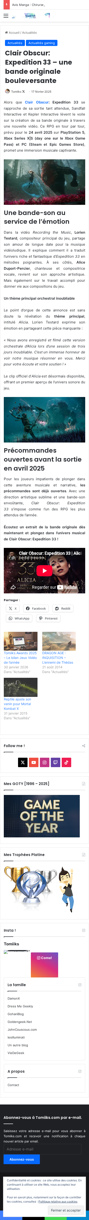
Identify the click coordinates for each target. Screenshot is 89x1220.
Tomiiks (16, 91)
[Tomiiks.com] (31, 15)
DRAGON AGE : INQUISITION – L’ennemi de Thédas (57, 657)
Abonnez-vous (21, 1159)
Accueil (13, 32)
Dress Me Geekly (20, 1006)
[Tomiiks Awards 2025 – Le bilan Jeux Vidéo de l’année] (20, 641)
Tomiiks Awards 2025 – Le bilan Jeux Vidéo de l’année (20, 657)
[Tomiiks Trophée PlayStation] (42, 912)
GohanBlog (16, 1014)
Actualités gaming (41, 43)
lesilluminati (16, 1037)
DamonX (14, 998)
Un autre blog (18, 1045)
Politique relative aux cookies (57, 1201)
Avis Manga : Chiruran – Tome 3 (35, 5)
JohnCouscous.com (22, 1029)
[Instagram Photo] (17, 963)
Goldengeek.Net (20, 1022)
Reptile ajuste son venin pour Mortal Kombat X (17, 704)
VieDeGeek (16, 1053)
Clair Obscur (37, 102)
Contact (13, 1085)
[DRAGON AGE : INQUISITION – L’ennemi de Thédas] (59, 641)
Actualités (29, 32)
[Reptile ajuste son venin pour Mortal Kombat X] (20, 687)
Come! (46, 958)
